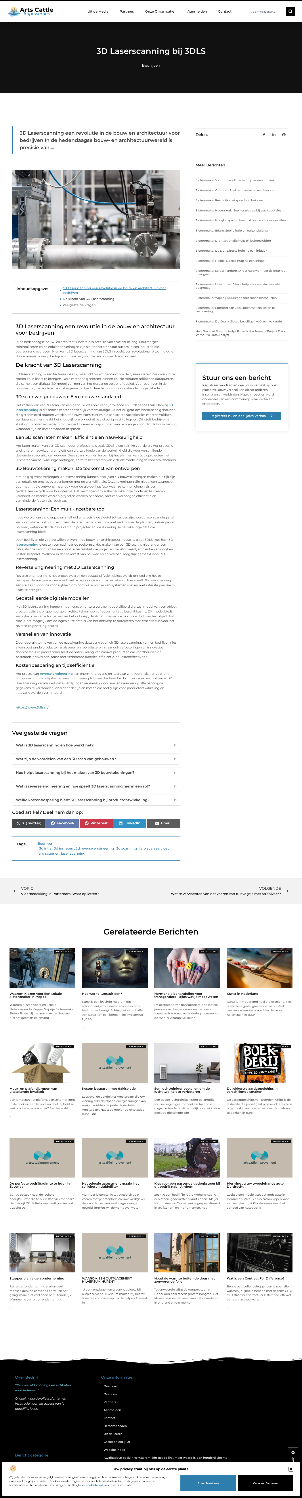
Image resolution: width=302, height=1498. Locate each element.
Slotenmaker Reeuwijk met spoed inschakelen (229, 200)
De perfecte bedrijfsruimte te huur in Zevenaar (40, 1185)
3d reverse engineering (95, 848)
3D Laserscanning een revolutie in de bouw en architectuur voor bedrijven (114, 290)
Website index (114, 1449)
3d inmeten (63, 848)
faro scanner (48, 853)
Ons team (111, 1386)
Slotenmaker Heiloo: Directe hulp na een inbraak (231, 260)
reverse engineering (56, 674)
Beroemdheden (115, 1426)
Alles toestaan (208, 1483)
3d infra (45, 848)
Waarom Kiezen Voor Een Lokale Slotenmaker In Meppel (36, 995)
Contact (224, 11)
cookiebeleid (94, 1485)
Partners (127, 11)
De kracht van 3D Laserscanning (89, 299)
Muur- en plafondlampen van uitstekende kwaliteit (33, 1090)
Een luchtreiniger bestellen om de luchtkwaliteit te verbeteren (182, 1090)
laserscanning (27, 544)
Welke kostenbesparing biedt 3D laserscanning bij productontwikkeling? (96, 800)
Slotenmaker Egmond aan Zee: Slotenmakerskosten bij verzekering (236, 309)
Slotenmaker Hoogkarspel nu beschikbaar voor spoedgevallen (241, 220)
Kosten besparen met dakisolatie (109, 1089)
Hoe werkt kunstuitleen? (102, 994)
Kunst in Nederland (242, 994)
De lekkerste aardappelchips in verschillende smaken (252, 1090)
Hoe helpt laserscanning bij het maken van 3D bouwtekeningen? (96, 773)
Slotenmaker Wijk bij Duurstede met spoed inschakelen (236, 298)
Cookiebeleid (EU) (117, 1441)
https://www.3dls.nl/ (32, 707)
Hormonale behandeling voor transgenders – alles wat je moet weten (186, 995)
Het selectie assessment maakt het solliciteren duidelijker (110, 1185)
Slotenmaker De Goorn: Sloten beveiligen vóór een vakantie (239, 321)
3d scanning (126, 848)
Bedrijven (151, 65)
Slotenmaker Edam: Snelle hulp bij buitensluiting (232, 230)
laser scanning (73, 853)
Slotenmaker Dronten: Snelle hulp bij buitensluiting (233, 240)
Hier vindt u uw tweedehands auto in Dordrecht (257, 1185)
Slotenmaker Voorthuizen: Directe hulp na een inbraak (235, 180)
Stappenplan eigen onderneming (37, 1278)
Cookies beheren (265, 1483)
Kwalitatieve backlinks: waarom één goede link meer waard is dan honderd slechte (165, 1457)
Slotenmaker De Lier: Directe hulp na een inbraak (231, 250)
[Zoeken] (290, 11)
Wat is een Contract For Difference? (256, 1278)
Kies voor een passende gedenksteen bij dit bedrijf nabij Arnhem (187, 1185)
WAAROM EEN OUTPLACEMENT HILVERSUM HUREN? (107, 1279)
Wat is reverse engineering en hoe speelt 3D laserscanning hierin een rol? (96, 786)
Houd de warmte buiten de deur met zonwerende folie (184, 1279)
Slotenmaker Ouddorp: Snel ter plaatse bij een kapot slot (236, 190)
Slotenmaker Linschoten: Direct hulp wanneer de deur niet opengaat (238, 286)
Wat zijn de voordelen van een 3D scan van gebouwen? (96, 759)
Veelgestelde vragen (79, 305)
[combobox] (267, 11)
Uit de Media (98, 11)
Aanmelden (197, 11)
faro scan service (153, 848)
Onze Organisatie (159, 11)
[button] (291, 1469)
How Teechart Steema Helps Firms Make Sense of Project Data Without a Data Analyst (240, 333)
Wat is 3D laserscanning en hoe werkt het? (96, 745)
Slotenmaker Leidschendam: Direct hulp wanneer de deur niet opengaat (241, 272)
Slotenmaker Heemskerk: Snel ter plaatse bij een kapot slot (238, 210)
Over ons (110, 1394)
